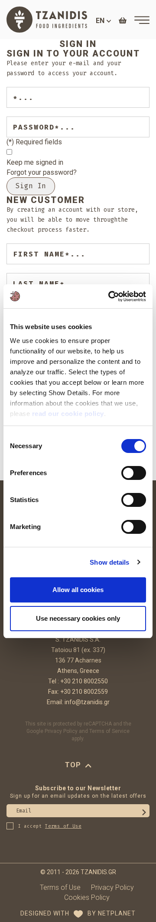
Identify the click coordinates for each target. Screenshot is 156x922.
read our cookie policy (68, 413)
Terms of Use (60, 887)
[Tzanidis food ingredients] (46, 20)
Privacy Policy (61, 731)
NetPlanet (117, 913)
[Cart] (123, 20)
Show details (109, 562)
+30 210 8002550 (84, 681)
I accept (49, 826)
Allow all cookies (78, 589)
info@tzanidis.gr (87, 702)
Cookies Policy (87, 897)
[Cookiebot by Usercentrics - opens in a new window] (110, 296)
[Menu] (142, 20)
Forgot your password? (41, 172)
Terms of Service (109, 731)
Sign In (31, 186)
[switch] (133, 473)
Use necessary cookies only (78, 618)
